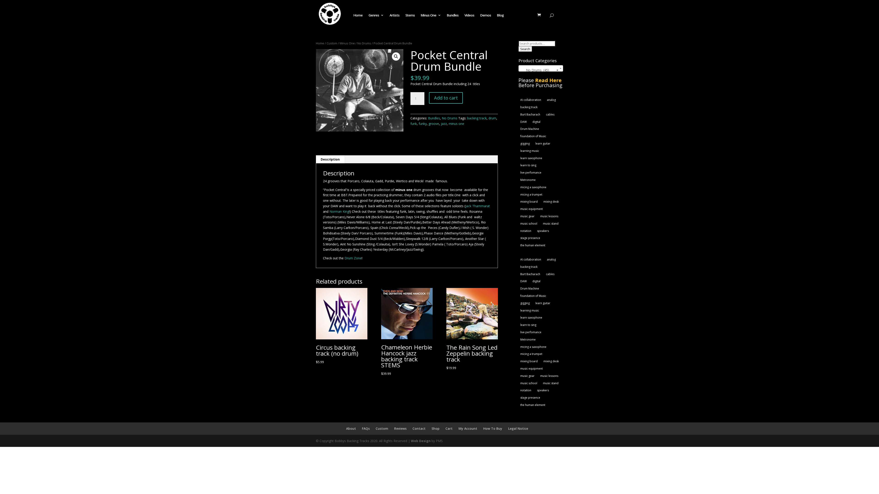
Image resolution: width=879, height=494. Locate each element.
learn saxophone (531, 158)
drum (492, 118)
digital (536, 122)
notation (525, 231)
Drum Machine (529, 129)
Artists (394, 15)
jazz (444, 123)
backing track (477, 118)
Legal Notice (518, 428)
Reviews (400, 428)
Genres (374, 15)
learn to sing (528, 165)
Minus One (428, 15)
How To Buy (492, 428)
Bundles (452, 15)
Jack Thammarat (477, 206)
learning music (529, 151)
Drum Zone (353, 258)
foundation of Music (533, 136)
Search (525, 49)
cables (550, 114)
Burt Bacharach (530, 114)
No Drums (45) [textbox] (539, 70)
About (351, 428)
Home (358, 15)
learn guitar (542, 143)
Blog (500, 15)
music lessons (549, 216)
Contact (419, 428)
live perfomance (530, 173)
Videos (469, 15)
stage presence (530, 238)
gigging (525, 143)
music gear (527, 216)
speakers (543, 231)
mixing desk (551, 202)
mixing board (529, 202)
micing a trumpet (531, 194)
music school (528, 224)
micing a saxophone (533, 187)
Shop (435, 428)
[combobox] (540, 68)
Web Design (421, 441)
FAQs (366, 428)
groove (434, 123)
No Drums (364, 43)
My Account (467, 428)
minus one (456, 123)
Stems (410, 15)
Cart (449, 428)
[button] (396, 56)
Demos (485, 15)
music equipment (531, 209)
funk (413, 123)
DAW (523, 122)
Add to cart (446, 98)
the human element (532, 245)
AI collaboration (530, 100)
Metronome (528, 180)
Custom (332, 43)
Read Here (548, 80)
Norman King (339, 211)
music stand (551, 224)
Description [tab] (330, 159)
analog (551, 100)
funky (423, 123)
